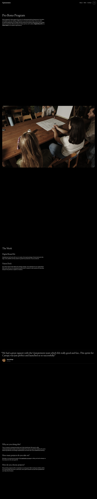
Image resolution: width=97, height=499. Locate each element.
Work (85, 2)
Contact (89, 2)
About (81, 2)
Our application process (25, 458)
